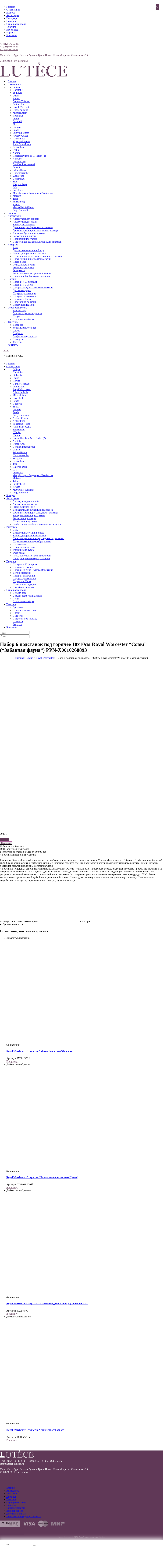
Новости (11, 1505)
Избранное (12, 29)
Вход (2, 40)
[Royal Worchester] (59, 921)
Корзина (10, 32)
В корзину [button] (12, 1061)
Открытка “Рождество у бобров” (35, 1430)
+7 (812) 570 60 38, (10, 1461)
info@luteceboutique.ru (12, 1463)
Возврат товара (14, 1510)
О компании (13, 9)
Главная (10, 6)
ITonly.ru (102, 1537)
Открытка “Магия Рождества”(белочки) (39, 1051)
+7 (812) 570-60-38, (9, 44)
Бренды (10, 12)
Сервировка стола (16, 24)
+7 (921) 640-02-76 (9, 49)
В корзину (6, 843)
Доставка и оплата (13, 924)
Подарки (11, 21)
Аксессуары (12, 15)
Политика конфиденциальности (23, 1516)
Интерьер (11, 18)
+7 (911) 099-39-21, (9, 47)
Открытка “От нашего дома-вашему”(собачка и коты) (47, 1303)
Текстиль (11, 26)
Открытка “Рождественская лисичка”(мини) (42, 1177)
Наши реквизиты (15, 1508)
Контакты (11, 35)
